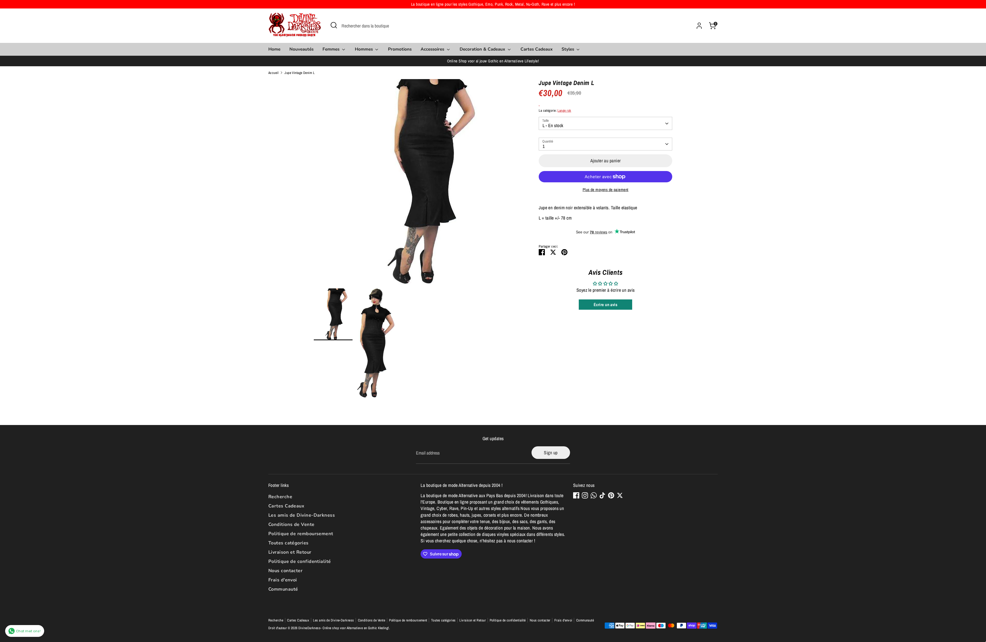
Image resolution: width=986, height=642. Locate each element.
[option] (419, 183)
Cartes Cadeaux (536, 49)
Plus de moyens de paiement (606, 189)
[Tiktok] (602, 495)
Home (274, 49)
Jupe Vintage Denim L (300, 72)
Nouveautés (301, 49)
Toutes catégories (288, 543)
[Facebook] (576, 495)
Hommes (364, 49)
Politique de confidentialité (299, 561)
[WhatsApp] (594, 495)
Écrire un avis (605, 304)
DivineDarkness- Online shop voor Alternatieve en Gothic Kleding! (343, 628)
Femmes (332, 49)
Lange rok (564, 110)
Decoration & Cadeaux (483, 49)
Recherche (280, 497)
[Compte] (699, 26)
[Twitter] (620, 495)
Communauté (283, 589)
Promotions (400, 49)
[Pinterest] (611, 495)
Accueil (273, 72)
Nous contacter (285, 571)
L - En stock (553, 125)
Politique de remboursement (300, 534)
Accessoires (433, 49)
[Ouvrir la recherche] (334, 25)
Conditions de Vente (291, 524)
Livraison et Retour (289, 552)
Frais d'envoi (282, 580)
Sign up (550, 452)
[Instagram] (585, 495)
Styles (568, 49)
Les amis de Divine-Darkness (301, 515)
